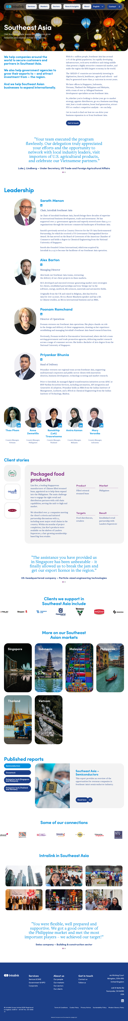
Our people (58, 979)
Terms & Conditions (61, 1007)
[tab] (63, 172)
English (96, 6)
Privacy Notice (86, 1007)
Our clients (58, 989)
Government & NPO (37, 982)
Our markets (59, 982)
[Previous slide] (16, 156)
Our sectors (58, 985)
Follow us (82, 982)
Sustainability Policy (99, 1007)
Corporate (33, 985)
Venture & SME (35, 979)
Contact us (82, 979)
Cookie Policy (74, 1007)
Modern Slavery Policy (116, 1007)
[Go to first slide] (112, 156)
